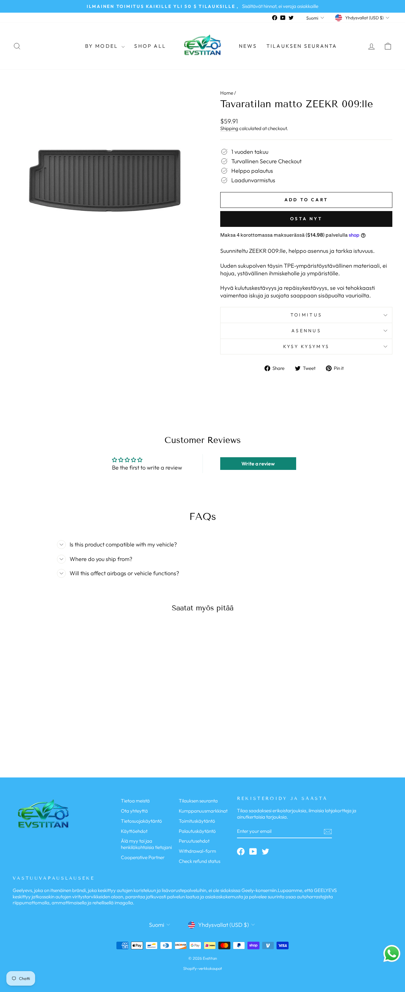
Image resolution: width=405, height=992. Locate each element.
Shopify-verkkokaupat (202, 968)
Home (226, 93)
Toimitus (306, 315)
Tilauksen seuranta (301, 46)
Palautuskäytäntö (197, 831)
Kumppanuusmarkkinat (203, 811)
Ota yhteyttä (134, 811)
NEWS (248, 46)
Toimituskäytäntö (197, 821)
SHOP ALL (150, 46)
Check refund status (199, 861)
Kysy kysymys (306, 346)
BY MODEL (102, 46)
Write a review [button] (258, 463)
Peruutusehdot (194, 841)
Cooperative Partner (143, 857)
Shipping (229, 128)
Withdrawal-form (197, 851)
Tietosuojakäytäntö (141, 821)
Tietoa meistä (135, 801)
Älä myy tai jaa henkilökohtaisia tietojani (146, 844)
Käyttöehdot (134, 831)
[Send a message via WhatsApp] (392, 954)
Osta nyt (306, 218)
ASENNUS (306, 331)
